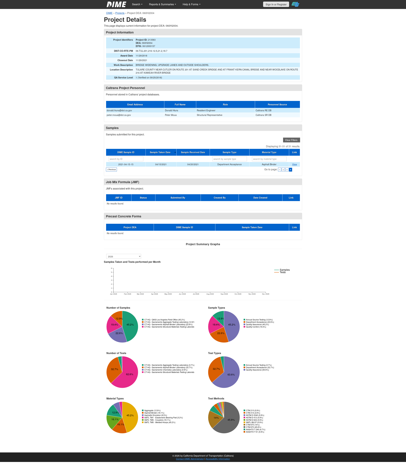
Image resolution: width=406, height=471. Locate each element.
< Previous (111, 169)
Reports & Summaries (161, 4)
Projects (119, 13)
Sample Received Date (193, 152)
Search (136, 4)
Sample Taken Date (160, 152)
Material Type (269, 152)
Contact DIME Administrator (190, 458)
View (294, 164)
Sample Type (229, 152)
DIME (109, 13)
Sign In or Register (276, 4)
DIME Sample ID (125, 152)
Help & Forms (191, 4)
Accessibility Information (218, 458)
